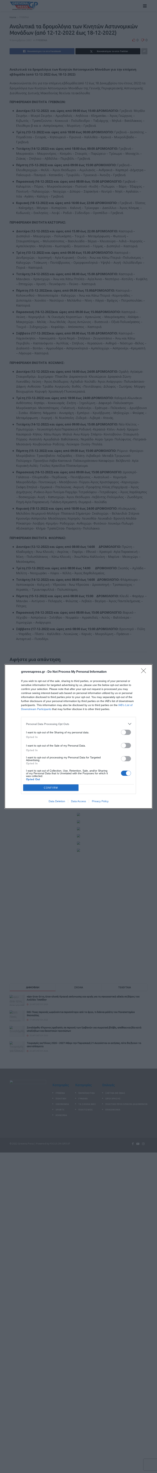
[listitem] (78, 724)
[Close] (144, 672)
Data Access (78, 801)
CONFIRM (51, 787)
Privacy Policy (100, 801)
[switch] (126, 732)
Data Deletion (57, 801)
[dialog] (78, 736)
